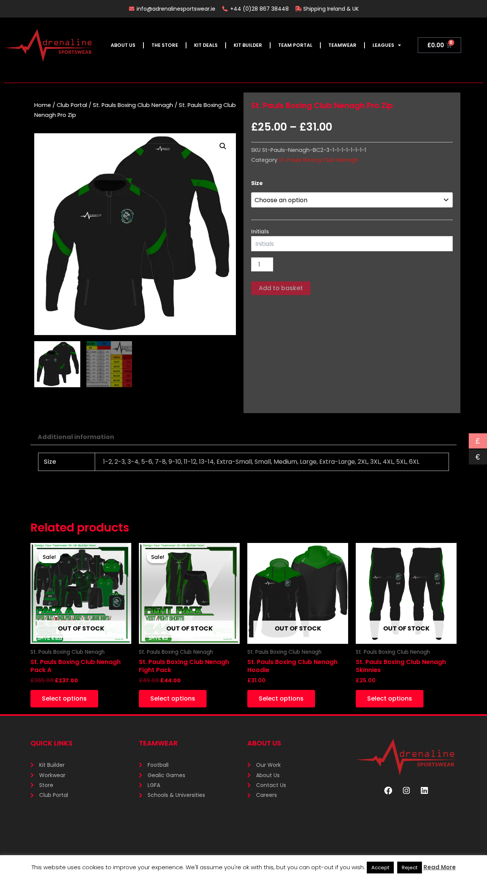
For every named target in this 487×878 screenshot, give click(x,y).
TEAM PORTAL (295, 45)
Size (257, 183)
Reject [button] (409, 867)
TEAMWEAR (342, 45)
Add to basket (281, 288)
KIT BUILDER (248, 45)
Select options (64, 698)
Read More (439, 867)
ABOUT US (123, 45)
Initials (260, 231)
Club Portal (72, 105)
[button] (223, 146)
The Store (164, 45)
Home (42, 105)
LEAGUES (383, 45)
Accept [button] (380, 867)
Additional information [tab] (76, 437)
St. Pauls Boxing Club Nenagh (133, 105)
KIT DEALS (206, 45)
